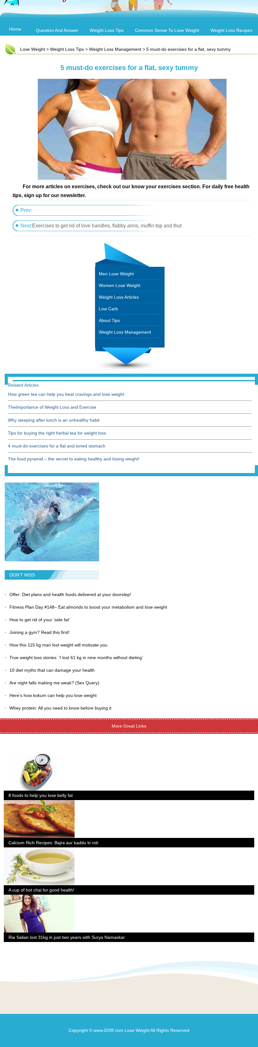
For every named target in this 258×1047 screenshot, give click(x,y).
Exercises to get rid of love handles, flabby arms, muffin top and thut (107, 225)
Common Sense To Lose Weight (167, 30)
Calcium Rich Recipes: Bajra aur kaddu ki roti (53, 842)
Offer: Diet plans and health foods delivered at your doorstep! (70, 594)
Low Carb (108, 308)
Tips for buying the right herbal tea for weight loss (57, 433)
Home (15, 29)
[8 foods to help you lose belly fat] (39, 756)
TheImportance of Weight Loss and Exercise (52, 407)
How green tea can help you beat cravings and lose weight (66, 394)
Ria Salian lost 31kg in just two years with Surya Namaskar (66, 937)
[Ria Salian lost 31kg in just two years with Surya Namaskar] (39, 898)
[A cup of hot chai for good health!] (39, 851)
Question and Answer (57, 30)
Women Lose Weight (119, 285)
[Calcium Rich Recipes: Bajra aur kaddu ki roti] (39, 803)
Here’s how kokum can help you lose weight (53, 695)
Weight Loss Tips (107, 30)
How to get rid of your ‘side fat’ (39, 619)
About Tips (109, 320)
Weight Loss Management (115, 49)
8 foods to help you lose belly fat (40, 795)
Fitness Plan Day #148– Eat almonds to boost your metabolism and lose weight (88, 607)
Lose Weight (32, 49)
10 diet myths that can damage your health (52, 670)
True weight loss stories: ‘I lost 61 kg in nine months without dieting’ (76, 657)
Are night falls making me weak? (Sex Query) (54, 682)
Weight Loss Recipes (231, 30)
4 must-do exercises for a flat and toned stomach (56, 445)
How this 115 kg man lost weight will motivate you (58, 644)
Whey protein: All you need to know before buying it (60, 708)
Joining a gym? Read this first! (39, 632)
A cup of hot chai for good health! (41, 889)
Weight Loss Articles (119, 297)
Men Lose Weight (116, 273)
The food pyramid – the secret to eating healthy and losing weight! (73, 458)
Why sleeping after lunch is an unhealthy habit (53, 420)
